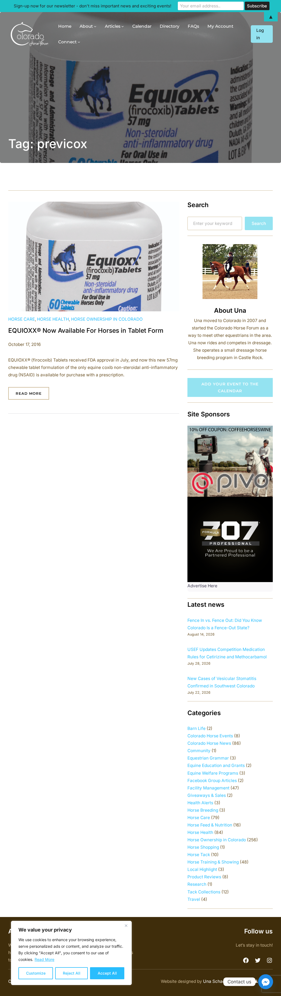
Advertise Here (202, 585)
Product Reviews (204, 876)
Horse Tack (198, 854)
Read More (44, 959)
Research (196, 884)
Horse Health (53, 319)
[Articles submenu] (122, 26)
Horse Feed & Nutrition (209, 825)
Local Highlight (202, 869)
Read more (32, 395)
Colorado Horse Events (210, 735)
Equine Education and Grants (216, 765)
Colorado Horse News (209, 743)
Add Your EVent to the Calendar (229, 387)
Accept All (107, 973)
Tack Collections (203, 892)
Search (259, 223)
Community (198, 750)
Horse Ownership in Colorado (107, 319)
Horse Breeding (202, 810)
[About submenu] (95, 26)
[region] (71, 953)
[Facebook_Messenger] (265, 981)
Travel (193, 899)
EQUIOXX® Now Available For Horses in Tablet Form (85, 330)
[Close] (126, 925)
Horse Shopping (203, 847)
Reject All (71, 973)
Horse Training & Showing (213, 862)
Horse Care (21, 319)
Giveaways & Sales (206, 795)
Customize (36, 973)
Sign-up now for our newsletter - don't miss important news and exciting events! (92, 6)
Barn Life (196, 728)
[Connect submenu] (79, 42)
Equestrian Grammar (208, 758)
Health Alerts (200, 802)
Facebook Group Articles (212, 780)
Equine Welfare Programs (212, 773)
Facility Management (208, 788)
